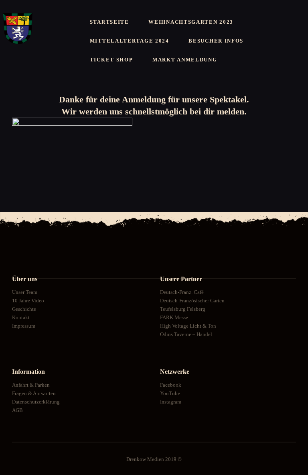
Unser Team (24, 292)
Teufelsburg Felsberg (182, 309)
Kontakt (21, 317)
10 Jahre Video (28, 301)
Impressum (23, 326)
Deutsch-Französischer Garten (192, 301)
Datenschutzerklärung (36, 402)
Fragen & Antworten (34, 393)
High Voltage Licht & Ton (188, 326)
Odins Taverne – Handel (186, 334)
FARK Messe (174, 317)
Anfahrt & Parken (31, 385)
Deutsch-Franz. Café (182, 292)
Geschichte (24, 309)
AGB (17, 410)
